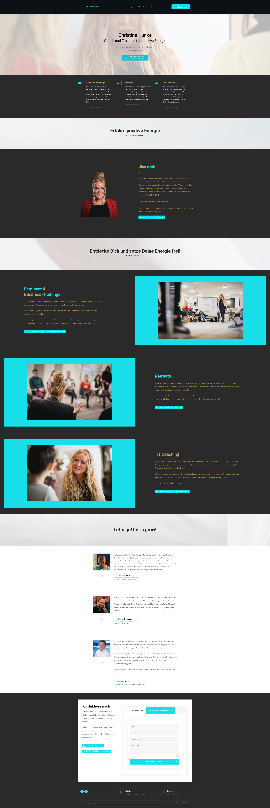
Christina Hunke (92, 6)
